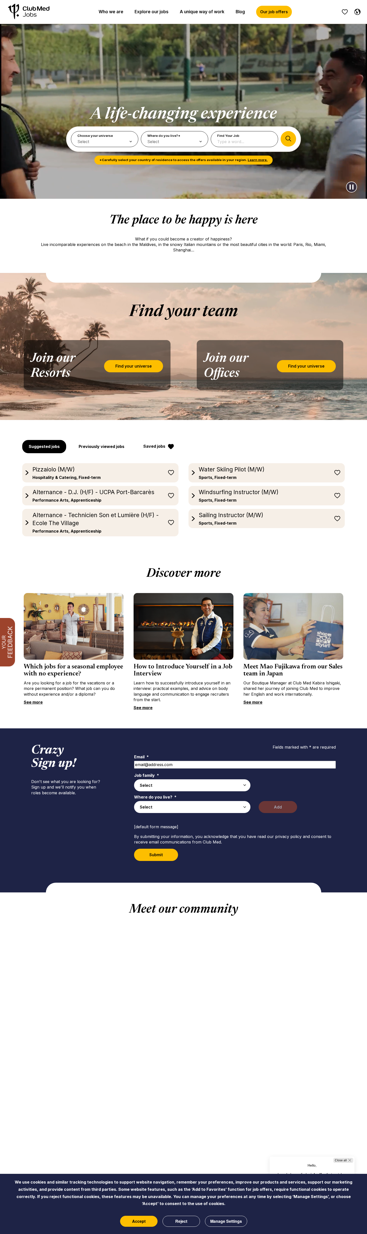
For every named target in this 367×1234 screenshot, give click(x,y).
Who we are (111, 11)
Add (278, 807)
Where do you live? (155, 797)
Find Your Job (228, 136)
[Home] (28, 12)
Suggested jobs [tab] (44, 446)
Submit (156, 854)
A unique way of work (202, 11)
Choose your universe (95, 136)
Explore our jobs (152, 11)
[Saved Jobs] (345, 12)
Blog (240, 11)
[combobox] (192, 785)
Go (288, 139)
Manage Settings (226, 1221)
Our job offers (274, 11)
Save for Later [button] (171, 472)
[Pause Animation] (351, 187)
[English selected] (356, 11)
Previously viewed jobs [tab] (101, 446)
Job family (146, 775)
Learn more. (258, 160)
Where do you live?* (163, 136)
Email (141, 756)
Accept (139, 1221)
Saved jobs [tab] (154, 446)
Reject (181, 1221)
